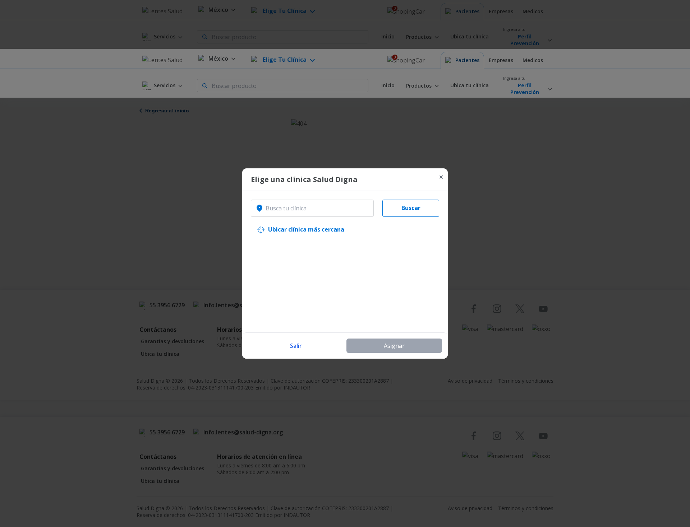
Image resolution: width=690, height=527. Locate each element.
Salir (296, 346)
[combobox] (312, 208)
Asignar (394, 346)
